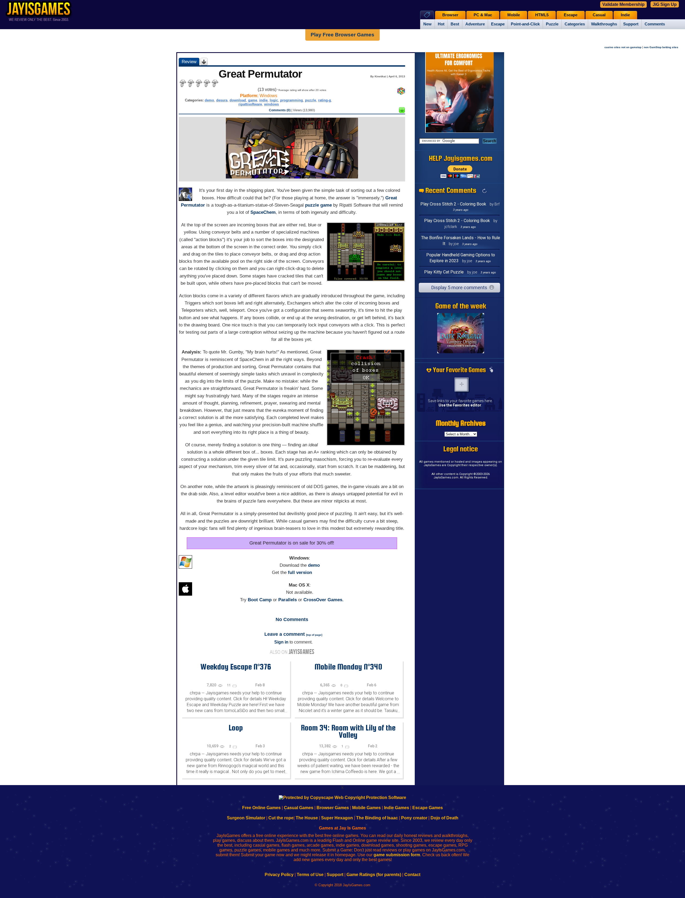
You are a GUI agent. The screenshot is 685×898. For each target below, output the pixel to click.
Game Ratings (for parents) (374, 874)
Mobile (513, 15)
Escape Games (427, 807)
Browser (450, 15)
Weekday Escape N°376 (235, 666)
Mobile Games (366, 807)
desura (221, 100)
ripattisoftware (250, 104)
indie (263, 100)
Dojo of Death (444, 818)
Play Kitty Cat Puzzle (444, 272)
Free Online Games (261, 807)
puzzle (310, 100)
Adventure (475, 24)
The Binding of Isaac (377, 818)
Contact (412, 874)
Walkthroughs (604, 24)
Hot (441, 24)
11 (229, 685)
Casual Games (298, 807)
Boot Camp (260, 599)
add (462, 384)
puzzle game (318, 205)
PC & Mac (483, 15)
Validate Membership (623, 4)
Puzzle (552, 24)
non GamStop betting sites (661, 47)
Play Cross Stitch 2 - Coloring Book (453, 204)
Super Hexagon (337, 818)
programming (291, 100)
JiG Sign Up (665, 4)
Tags (427, 15)
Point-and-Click (525, 24)
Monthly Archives (461, 423)
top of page (314, 634)
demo (209, 100)
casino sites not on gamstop (622, 47)
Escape (498, 24)
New (427, 24)
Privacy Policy (279, 874)
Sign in (281, 642)
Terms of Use (310, 874)
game (252, 100)
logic (274, 100)
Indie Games (396, 807)
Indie (625, 15)
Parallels (287, 599)
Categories (575, 24)
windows (271, 104)
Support (630, 24)
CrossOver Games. (323, 599)
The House (307, 818)
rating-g (324, 100)
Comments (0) (280, 110)
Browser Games (333, 807)
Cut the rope (281, 818)
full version (300, 572)
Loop (236, 727)
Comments (655, 24)
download (238, 100)
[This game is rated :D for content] (402, 111)
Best (455, 24)
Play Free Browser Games (342, 34)
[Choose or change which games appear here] (491, 370)
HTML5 (542, 15)
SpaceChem (263, 212)
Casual (599, 15)
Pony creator (414, 818)
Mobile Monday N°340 (348, 666)
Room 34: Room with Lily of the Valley (348, 731)
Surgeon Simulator (246, 818)
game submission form (397, 855)
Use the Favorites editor (460, 405)
